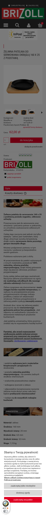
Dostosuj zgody (23, 493)
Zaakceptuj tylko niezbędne (23, 486)
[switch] (5, 511)
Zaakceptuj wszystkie (23, 500)
